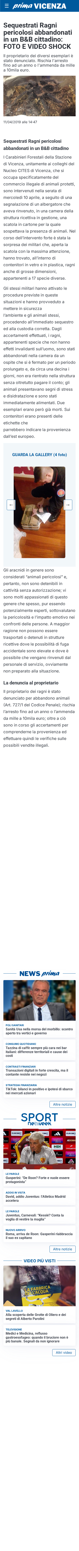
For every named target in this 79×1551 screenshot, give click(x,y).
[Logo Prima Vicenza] (39, 6)
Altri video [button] (64, 1352)
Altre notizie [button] (62, 1104)
